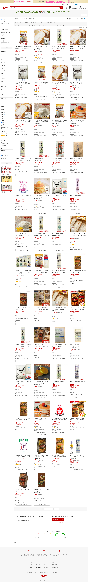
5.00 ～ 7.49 (3, 68)
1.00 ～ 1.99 (3, 65)
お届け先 (2, 116)
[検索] (62, 7)
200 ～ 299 (3, 57)
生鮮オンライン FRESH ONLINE (76, 320)
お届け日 (2, 120)
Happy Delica (55, 468)
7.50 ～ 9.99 (3, 70)
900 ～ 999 (3, 64)
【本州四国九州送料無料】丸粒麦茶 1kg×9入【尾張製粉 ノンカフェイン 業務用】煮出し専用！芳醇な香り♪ (59, 160)
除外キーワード (3, 158)
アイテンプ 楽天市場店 (21, 502)
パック (2, 83)
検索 (7, 47)
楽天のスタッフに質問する (58, 519)
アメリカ (2, 89)
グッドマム (37, 469)
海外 (4, 114)
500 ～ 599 (3, 62)
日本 (2, 88)
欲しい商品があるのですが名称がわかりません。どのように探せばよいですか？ (31, 518)
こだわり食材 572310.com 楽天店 (77, 469)
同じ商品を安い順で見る (41, 99)
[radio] (1, 19)
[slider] (1, 43)
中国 (2, 94)
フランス (2, 95)
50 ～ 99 (2, 54)
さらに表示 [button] (3, 35)
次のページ (57, 508)
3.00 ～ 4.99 (3, 67)
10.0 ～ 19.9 (3, 71)
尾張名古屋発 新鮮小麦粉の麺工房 (22, 60)
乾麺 (2, 81)
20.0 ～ (2, 73)
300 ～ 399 (3, 59)
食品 (15, 543)
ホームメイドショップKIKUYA (40, 500)
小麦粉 (22, 543)
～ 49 (2, 53)
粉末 (2, 80)
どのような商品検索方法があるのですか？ (24, 520)
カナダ (2, 91)
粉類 (18, 543)
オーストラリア (3, 92)
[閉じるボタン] (85, 23)
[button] (83, 4)
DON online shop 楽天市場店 (22, 431)
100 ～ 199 (3, 56)
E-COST (72, 283)
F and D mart (37, 320)
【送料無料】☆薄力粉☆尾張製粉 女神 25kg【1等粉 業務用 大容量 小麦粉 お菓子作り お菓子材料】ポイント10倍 (59, 420)
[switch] (11, 128)
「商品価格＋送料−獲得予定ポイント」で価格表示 (23, 18)
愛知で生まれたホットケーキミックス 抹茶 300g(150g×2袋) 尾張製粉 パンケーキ (41, 491)
